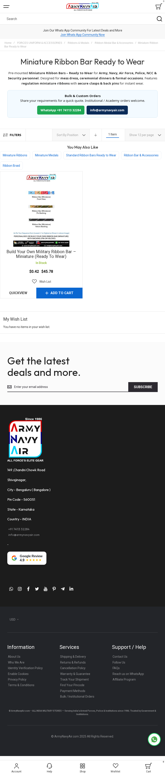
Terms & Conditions (21, 685)
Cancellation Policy (73, 668)
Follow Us (119, 662)
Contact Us (120, 656)
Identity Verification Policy (25, 668)
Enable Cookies (18, 674)
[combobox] (82, 19)
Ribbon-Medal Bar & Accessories (114, 42)
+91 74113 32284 (18, 529)
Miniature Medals (46, 155)
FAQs (116, 668)
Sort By (62, 135)
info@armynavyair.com (107, 110)
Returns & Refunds (73, 662)
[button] (41, 281)
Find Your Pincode (72, 685)
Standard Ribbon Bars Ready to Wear (91, 155)
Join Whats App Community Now (82, 34)
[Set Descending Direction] (96, 135)
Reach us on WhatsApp (128, 674)
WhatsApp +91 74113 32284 (61, 110)
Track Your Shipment (74, 679)
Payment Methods (72, 691)
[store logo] (82, 6)
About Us (14, 656)
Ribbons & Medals (78, 42)
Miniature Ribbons (15, 155)
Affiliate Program (124, 679)
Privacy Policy (17, 679)
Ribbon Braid (11, 165)
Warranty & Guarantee (75, 674)
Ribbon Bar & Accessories (141, 155)
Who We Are (16, 662)
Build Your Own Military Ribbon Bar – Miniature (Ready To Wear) (41, 210)
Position (73, 135)
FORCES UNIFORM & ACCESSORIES (39, 42)
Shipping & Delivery (73, 656)
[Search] (159, 19)
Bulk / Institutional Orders (77, 696)
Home (8, 42)
